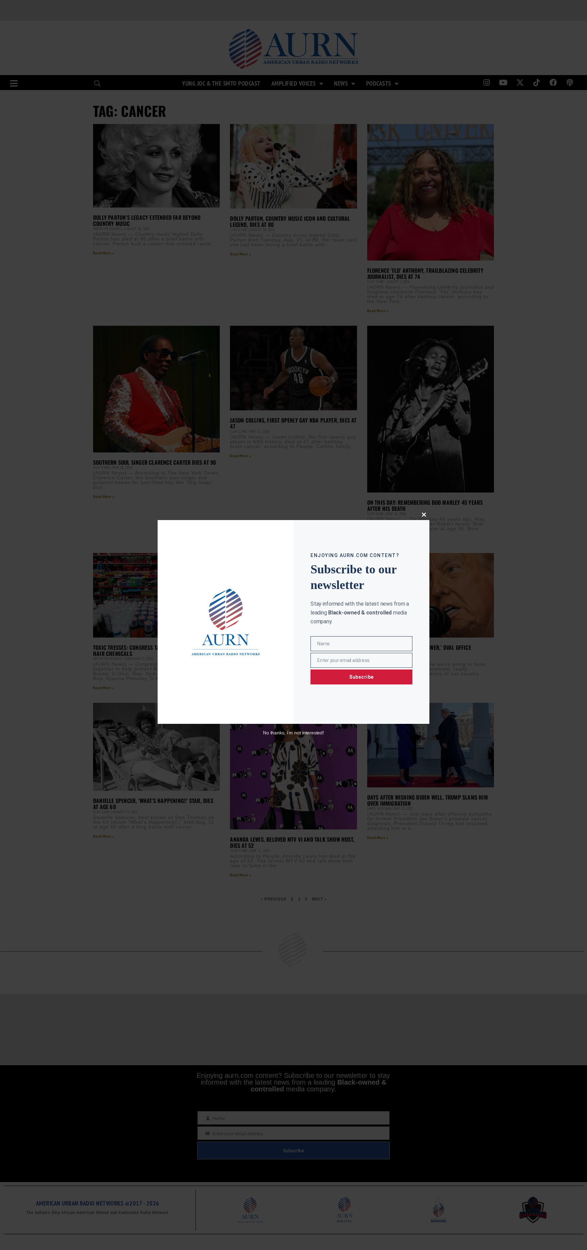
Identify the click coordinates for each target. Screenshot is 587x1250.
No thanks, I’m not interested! (293, 732)
